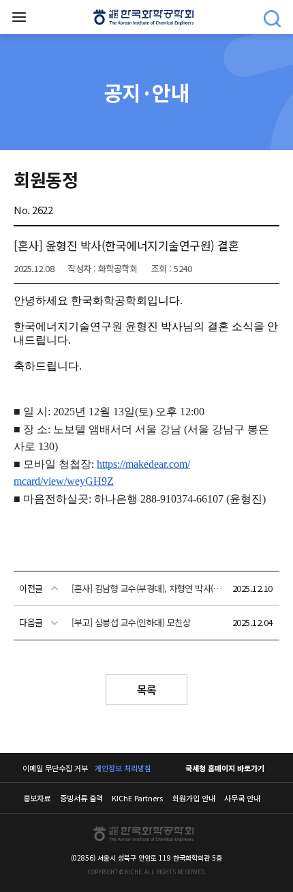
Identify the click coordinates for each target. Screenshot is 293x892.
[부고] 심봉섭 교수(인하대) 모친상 (131, 622)
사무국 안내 (242, 797)
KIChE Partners (137, 797)
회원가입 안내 (193, 797)
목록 (147, 689)
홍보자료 (36, 797)
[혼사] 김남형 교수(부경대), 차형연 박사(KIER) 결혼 (148, 588)
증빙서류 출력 (81, 797)
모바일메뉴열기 (19, 17)
